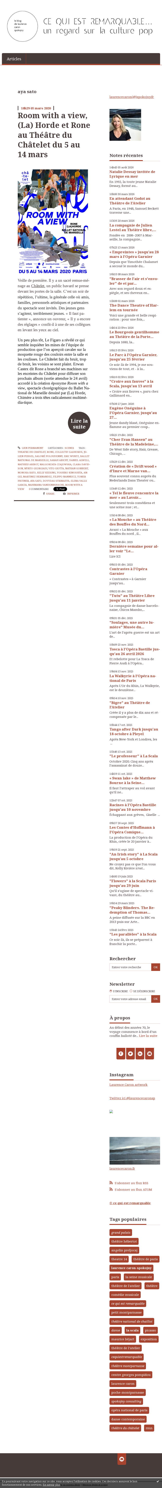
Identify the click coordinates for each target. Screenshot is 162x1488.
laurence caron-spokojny (131, 1268)
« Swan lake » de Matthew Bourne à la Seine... (132, 780)
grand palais (120, 1232)
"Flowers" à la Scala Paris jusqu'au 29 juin (132, 883)
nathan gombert (76, 468)
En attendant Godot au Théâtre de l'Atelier (129, 200)
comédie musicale (125, 1294)
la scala (132, 1330)
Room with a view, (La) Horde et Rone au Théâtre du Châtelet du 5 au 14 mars (54, 134)
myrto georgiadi (35, 468)
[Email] (149, 1053)
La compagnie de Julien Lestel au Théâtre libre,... (132, 227)
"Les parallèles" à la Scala (133, 934)
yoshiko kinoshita (69, 472)
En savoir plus (51, 1485)
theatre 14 (119, 1259)
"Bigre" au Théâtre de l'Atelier (129, 705)
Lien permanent (32, 447)
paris (115, 1277)
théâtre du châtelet (125, 1428)
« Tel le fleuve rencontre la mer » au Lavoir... (133, 495)
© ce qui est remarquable (130, 1203)
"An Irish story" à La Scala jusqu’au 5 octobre (133, 856)
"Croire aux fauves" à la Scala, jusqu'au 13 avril (131, 383)
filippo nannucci (64, 476)
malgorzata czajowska (56, 464)
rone (50, 451)
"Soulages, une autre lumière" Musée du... (131, 624)
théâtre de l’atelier (125, 1348)
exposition (149, 1339)
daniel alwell (79, 460)
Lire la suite (79, 423)
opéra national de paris (129, 1410)
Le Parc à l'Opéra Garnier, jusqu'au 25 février (133, 357)
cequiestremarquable (126, 1357)
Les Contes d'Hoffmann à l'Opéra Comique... (132, 829)
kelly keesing (46, 472)
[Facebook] (120, 1053)
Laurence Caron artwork (128, 1084)
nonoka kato (27, 472)
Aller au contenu (15, 3)
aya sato (36, 480)
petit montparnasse (126, 1312)
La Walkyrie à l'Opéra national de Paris (132, 678)
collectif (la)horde (68, 451)
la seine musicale (139, 1277)
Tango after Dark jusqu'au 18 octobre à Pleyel (133, 731)
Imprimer (72, 493)
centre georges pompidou (131, 1375)
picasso (150, 1330)
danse (115, 1330)
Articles (14, 58)
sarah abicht (59, 460)
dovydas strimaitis (56, 480)
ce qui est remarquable (127, 1303)
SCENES (69, 447)
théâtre (152, 1286)
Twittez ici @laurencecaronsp (132, 1098)
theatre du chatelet (32, 451)
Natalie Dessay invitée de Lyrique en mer (132, 174)
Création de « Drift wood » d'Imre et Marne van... (133, 468)
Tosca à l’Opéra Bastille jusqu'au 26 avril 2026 (134, 651)
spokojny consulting (126, 1401)
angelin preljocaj (124, 1250)
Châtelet (37, 286)
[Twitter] (130, 1053)
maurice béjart (122, 1339)
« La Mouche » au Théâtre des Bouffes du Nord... (132, 522)
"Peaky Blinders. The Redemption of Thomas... (132, 910)
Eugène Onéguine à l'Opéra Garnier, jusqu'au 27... (133, 413)
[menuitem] (14, 58)
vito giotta (56, 468)
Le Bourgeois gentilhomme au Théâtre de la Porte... (134, 334)
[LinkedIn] (140, 1053)
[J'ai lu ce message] (157, 1481)
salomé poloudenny (49, 456)
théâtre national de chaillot (132, 1321)
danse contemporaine (128, 1419)
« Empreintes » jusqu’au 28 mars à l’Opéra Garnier (134, 254)
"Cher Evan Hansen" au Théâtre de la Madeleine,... (133, 441)
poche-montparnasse (127, 1392)
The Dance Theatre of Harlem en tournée (133, 307)
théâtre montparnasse (127, 1366)
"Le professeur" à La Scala (133, 755)
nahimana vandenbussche (46, 484)
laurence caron (123, 1383)
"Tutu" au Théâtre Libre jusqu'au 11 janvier (132, 598)
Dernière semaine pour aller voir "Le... (133, 548)
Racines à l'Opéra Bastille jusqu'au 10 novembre (132, 807)
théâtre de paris (145, 1259)
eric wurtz (71, 456)
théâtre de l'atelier (125, 1286)
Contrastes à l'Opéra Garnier (128, 571)
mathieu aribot (28, 464)
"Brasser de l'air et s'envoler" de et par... (133, 281)
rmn (149, 1428)
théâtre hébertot (124, 1241)
